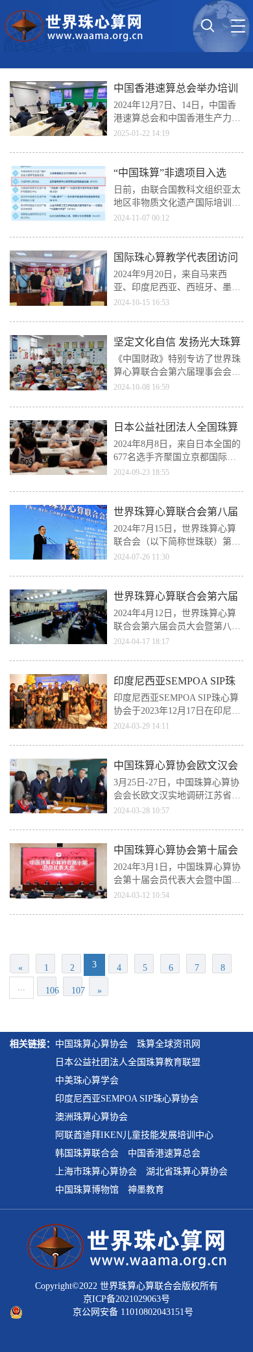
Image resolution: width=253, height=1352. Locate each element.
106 (50, 990)
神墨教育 (146, 1190)
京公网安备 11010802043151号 (133, 1312)
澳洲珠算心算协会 (91, 1117)
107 (76, 990)
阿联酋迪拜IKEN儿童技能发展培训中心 (134, 1135)
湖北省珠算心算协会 (187, 1171)
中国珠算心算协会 (91, 1044)
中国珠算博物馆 (87, 1190)
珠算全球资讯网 (168, 1044)
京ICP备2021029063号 (126, 1299)
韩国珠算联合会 (87, 1153)
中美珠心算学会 (87, 1080)
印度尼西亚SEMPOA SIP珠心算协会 (127, 1098)
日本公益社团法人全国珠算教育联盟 (127, 1062)
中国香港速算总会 (164, 1153)
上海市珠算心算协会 (96, 1171)
